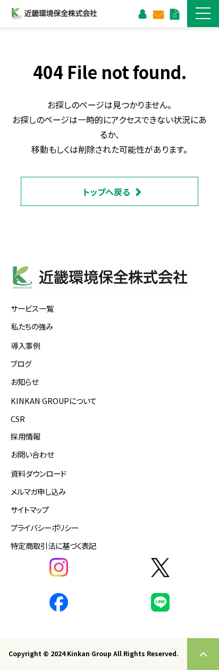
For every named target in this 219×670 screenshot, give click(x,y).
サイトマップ (30, 509)
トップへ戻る (106, 191)
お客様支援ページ (142, 13)
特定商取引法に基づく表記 (53, 545)
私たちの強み (32, 326)
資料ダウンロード (174, 13)
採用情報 (25, 436)
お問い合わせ (158, 13)
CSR (18, 418)
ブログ (21, 363)
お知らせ (24, 381)
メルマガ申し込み (38, 491)
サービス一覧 (32, 308)
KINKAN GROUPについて (54, 400)
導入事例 (25, 345)
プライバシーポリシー (45, 527)
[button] (203, 13)
